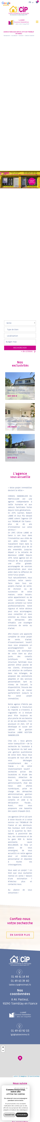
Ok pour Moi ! (22, 1115)
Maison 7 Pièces (16, 453)
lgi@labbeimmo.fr (20, 1034)
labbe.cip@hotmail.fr (20, 984)
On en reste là (20, 1088)
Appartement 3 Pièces (19, 422)
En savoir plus (20, 935)
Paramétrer (9, 1115)
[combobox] (20, 323)
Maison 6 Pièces (18, 391)
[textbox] (20, 329)
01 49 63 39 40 (20, 981)
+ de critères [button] (27, 351)
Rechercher (20, 348)
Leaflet (15, 1076)
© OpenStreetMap (33, 1076)
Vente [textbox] (8, 323)
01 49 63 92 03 (20, 1031)
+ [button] (3, 1047)
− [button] (3, 1050)
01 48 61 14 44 (20, 977)
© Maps (23, 1076)
